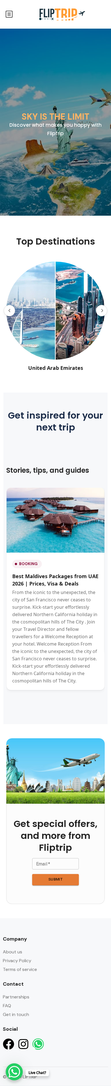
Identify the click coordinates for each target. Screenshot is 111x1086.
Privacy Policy (17, 961)
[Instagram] (23, 1044)
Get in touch (16, 1014)
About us (12, 952)
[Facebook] (8, 1044)
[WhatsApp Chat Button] (14, 1071)
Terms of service (20, 969)
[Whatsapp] (38, 1044)
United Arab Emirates (55, 367)
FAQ (7, 1006)
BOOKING (28, 563)
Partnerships (16, 997)
